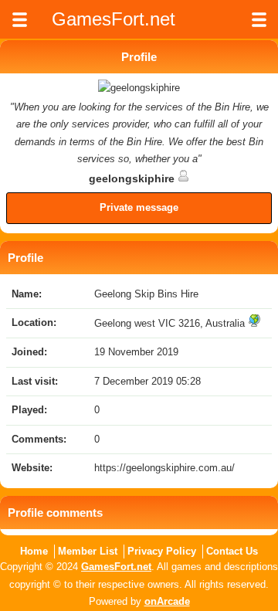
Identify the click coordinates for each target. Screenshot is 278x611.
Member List (87, 551)
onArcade (167, 601)
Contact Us (232, 551)
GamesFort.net (116, 566)
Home (34, 551)
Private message (139, 207)
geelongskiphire (133, 178)
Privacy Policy (161, 551)
